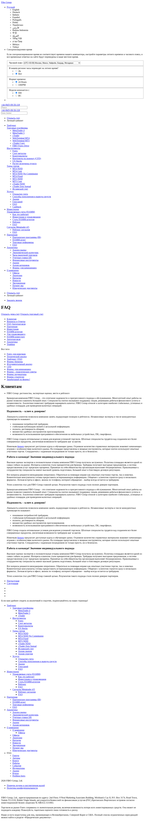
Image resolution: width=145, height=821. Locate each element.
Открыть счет (13, 118)
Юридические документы (24, 288)
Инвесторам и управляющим (26, 217)
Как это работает (20, 214)
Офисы (15, 273)
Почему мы (18, 285)
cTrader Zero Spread (21, 186)
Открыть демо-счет (10, 314)
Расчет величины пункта (24, 163)
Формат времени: (17, 79)
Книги (15, 760)
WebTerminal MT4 (21, 138)
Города (15, 755)
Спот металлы (19, 153)
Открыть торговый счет (31, 314)
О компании (13, 270)
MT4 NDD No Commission (25, 174)
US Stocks (17, 161)
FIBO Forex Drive (20, 146)
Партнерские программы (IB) (26, 237)
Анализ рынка (19, 250)
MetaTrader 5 (18, 133)
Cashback (16, 207)
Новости (16, 280)
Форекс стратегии (15, 377)
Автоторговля (13, 339)
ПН (20, 93)
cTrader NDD (18, 184)
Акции (15, 199)
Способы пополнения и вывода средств (31, 196)
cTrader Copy (18, 143)
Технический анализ (17, 356)
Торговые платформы (17, 128)
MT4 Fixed (17, 176)
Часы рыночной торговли (24, 255)
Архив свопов (25, 651)
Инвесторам (13, 329)
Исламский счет (20, 189)
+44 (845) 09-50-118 (10, 105)
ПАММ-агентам (15, 331)
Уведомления (18, 283)
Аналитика (12, 247)
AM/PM (22, 85)
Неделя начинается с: (19, 90)
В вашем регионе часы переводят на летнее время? (33, 68)
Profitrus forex (18, 776)
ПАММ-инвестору (16, 337)
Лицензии (17, 275)
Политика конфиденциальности (22, 788)
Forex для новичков (16, 354)
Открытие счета (20, 194)
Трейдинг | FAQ (14, 359)
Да (19, 71)
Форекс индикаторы (16, 374)
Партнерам (12, 235)
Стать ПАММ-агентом (23, 219)
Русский (11, 7)
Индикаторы (18, 768)
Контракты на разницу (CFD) (26, 158)
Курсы (15, 773)
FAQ (14, 204)
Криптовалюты (19, 156)
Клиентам (11, 319)
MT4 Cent (17, 171)
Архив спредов (25, 654)
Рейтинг (16, 222)
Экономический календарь (25, 252)
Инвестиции (13, 209)
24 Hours (22, 82)
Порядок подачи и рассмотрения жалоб (26, 785)
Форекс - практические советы (22, 372)
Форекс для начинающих (24, 268)
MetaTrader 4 (18, 130)
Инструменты (13, 148)
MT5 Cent (17, 181)
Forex (15, 151)
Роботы (16, 763)
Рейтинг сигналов (21, 229)
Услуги (10, 191)
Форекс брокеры (15, 361)
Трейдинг (11, 125)
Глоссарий (17, 201)
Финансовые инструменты (25, 260)
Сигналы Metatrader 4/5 (18, 227)
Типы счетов (13, 166)
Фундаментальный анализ (19, 364)
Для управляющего (16, 334)
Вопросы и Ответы (16, 321)
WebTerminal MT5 (21, 140)
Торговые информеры (23, 242)
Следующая (12, 583)
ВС (19, 96)
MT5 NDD (17, 179)
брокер (20, 446)
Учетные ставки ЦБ (22, 257)
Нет (20, 74)
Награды (16, 278)
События (16, 765)
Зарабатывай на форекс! (18, 379)
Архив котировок (20, 265)
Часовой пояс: (16, 63)
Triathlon (11, 344)
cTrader (15, 135)
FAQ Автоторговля (16, 324)
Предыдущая (13, 581)
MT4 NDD (17, 168)
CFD (9, 367)
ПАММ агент (19, 240)
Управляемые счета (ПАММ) (21, 212)
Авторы (16, 758)
